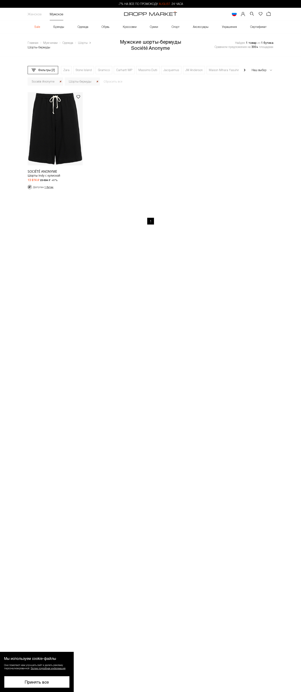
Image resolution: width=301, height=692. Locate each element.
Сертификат (258, 26)
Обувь (105, 26)
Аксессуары (200, 26)
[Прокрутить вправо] (245, 70)
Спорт (176, 26)
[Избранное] (260, 14)
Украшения (229, 26)
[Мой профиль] (243, 14)
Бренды (58, 26)
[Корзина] (269, 14)
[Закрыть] (60, 81)
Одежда (83, 26)
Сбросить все (113, 81)
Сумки (154, 26)
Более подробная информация (48, 668)
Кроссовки (130, 26)
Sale (37, 26)
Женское (35, 14)
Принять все (37, 682)
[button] (37, 672)
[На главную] (150, 14)
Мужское (56, 14)
